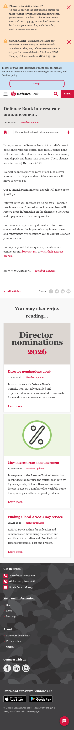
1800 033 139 (28, 251)
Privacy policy (13, 641)
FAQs (9, 610)
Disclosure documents (18, 635)
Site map (10, 616)
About (7, 629)
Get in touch (12, 569)
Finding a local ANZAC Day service (35, 517)
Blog (8, 605)
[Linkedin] (16, 668)
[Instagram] (26, 668)
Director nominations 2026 (29, 371)
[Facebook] (7, 668)
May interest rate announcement (33, 463)
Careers (10, 646)
